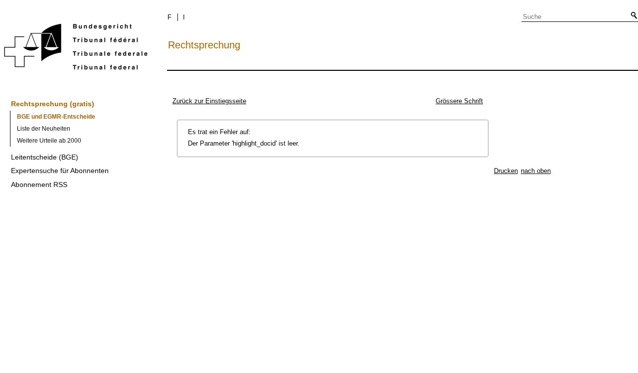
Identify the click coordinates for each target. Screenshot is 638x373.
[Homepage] (75, 48)
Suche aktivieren (632, 15)
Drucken (506, 171)
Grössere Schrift (459, 101)
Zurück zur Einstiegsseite (209, 101)
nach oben (536, 171)
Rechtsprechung (204, 44)
